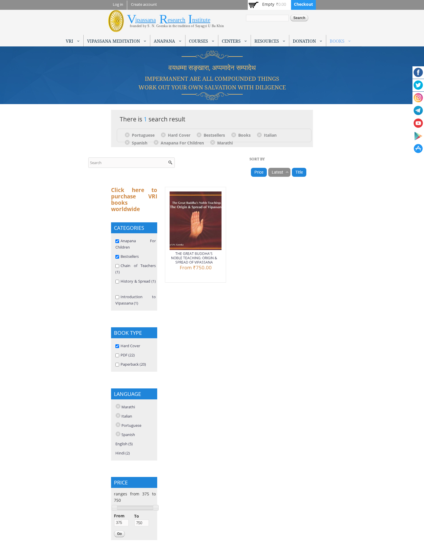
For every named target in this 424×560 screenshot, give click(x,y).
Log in (118, 4)
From (119, 515)
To (136, 516)
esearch (176, 19)
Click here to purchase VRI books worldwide (134, 199)
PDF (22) (128, 355)
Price (258, 172)
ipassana (145, 19)
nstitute (201, 19)
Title (299, 172)
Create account (144, 4)
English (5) (124, 443)
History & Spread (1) (138, 281)
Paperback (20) (133, 364)
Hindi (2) (122, 453)
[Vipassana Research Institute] (116, 28)
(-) (128, 135)
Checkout (303, 4)
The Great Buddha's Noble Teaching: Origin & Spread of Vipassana (194, 257)
